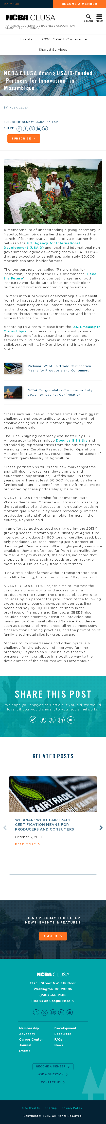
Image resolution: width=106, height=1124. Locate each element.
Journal (25, 1045)
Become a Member (79, 4)
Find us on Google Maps (51, 1001)
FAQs (58, 1039)
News (58, 1045)
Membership (29, 1028)
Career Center (31, 1039)
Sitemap (51, 1108)
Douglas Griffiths (71, 440)
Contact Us (51, 1082)
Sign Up (50, 936)
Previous (4, 827)
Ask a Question (51, 1074)
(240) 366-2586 (52, 995)
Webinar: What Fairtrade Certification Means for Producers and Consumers (44, 824)
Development (65, 1028)
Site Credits (31, 1108)
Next (101, 827)
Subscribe (22, 138)
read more (25, 844)
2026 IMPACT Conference (64, 39)
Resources (62, 1033)
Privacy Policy (72, 1108)
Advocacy (27, 1033)
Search (88, 21)
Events (26, 39)
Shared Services (53, 49)
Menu (99, 21)
